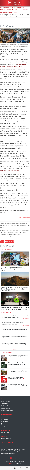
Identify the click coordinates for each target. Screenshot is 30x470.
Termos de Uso (5, 403)
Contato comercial (6, 438)
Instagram (5, 419)
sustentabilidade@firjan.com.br (9, 171)
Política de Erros (5, 408)
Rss (4, 426)
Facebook (5, 417)
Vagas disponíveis (5, 445)
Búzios (2, 241)
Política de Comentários (7, 405)
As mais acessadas (6, 352)
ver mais (15, 349)
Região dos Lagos (9, 241)
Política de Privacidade (7, 410)
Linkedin (5, 424)
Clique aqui (10, 213)
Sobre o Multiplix (5, 401)
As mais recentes (6, 312)
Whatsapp (5, 421)
